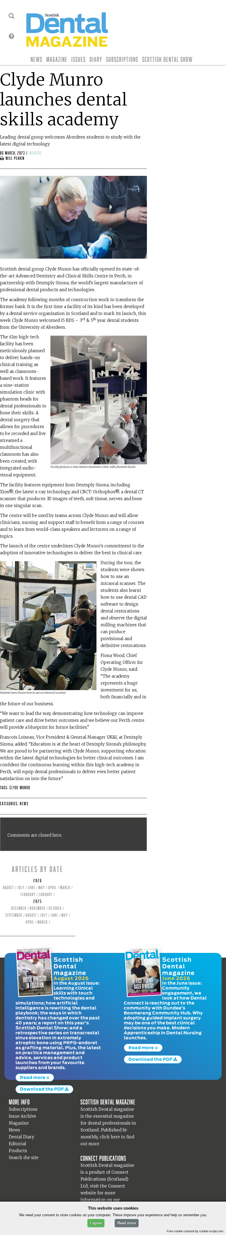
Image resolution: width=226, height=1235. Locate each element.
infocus (35, 153)
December (18, 908)
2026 (37, 881)
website (88, 1193)
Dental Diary (21, 1136)
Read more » (34, 1077)
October (55, 908)
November (37, 908)
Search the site (24, 1157)
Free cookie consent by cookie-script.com (195, 1231)
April (52, 888)
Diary (96, 59)
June (31, 888)
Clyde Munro (20, 788)
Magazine (57, 59)
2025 (37, 901)
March (65, 888)
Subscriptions (122, 59)
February (28, 894)
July (21, 888)
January (45, 894)
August (8, 888)
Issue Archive (22, 1116)
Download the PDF (42, 1088)
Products (18, 1150)
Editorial (17, 1143)
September (14, 915)
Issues (78, 59)
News (36, 59)
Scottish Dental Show (167, 59)
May (42, 888)
